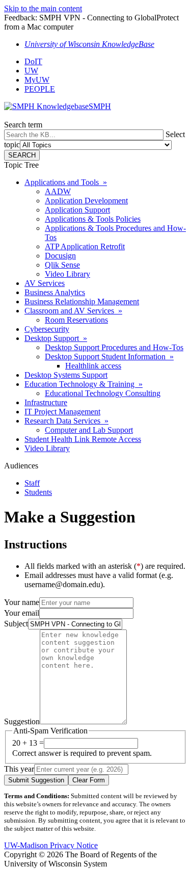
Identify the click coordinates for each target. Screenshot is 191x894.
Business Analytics (54, 292)
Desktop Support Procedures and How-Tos (114, 347)
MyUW (36, 79)
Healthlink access (93, 365)
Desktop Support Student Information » (109, 356)
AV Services (44, 283)
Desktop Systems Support (65, 375)
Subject (16, 623)
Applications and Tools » (65, 182)
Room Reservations (76, 319)
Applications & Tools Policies (93, 219)
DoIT (33, 61)
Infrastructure (45, 402)
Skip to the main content (43, 8)
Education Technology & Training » (83, 384)
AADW (58, 191)
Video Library (67, 274)
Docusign (60, 255)
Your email (21, 613)
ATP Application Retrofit (85, 246)
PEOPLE (39, 89)
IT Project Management (62, 411)
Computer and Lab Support (89, 430)
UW (31, 70)
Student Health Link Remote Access (82, 439)
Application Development (86, 200)
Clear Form (88, 780)
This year (19, 769)
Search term (23, 124)
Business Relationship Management (81, 301)
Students (38, 492)
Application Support (77, 209)
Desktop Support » (55, 338)
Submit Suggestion (36, 780)
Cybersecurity (46, 329)
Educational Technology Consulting (102, 393)
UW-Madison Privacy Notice (51, 845)
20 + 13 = (28, 743)
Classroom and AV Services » (73, 310)
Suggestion (22, 721)
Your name (21, 602)
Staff (32, 483)
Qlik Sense (62, 264)
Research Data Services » (66, 420)
